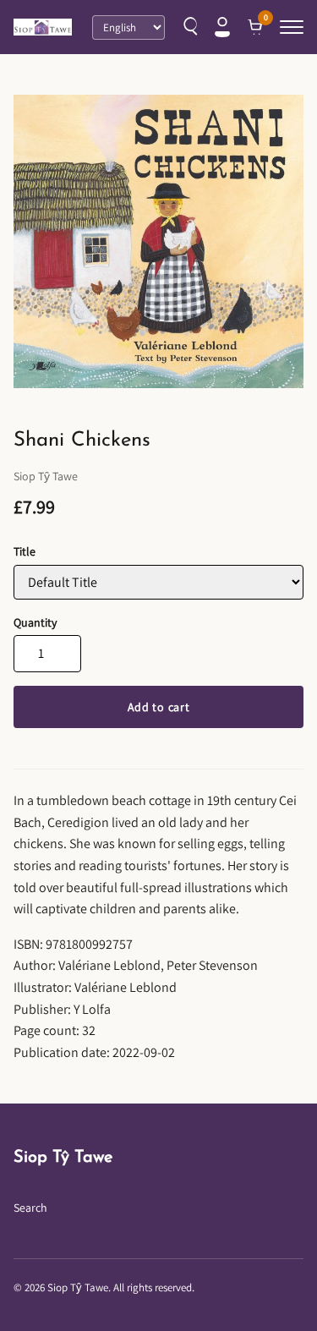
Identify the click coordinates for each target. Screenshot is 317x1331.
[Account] (222, 27)
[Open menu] (291, 27)
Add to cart (159, 707)
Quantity (35, 622)
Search (30, 1207)
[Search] (188, 27)
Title (25, 551)
